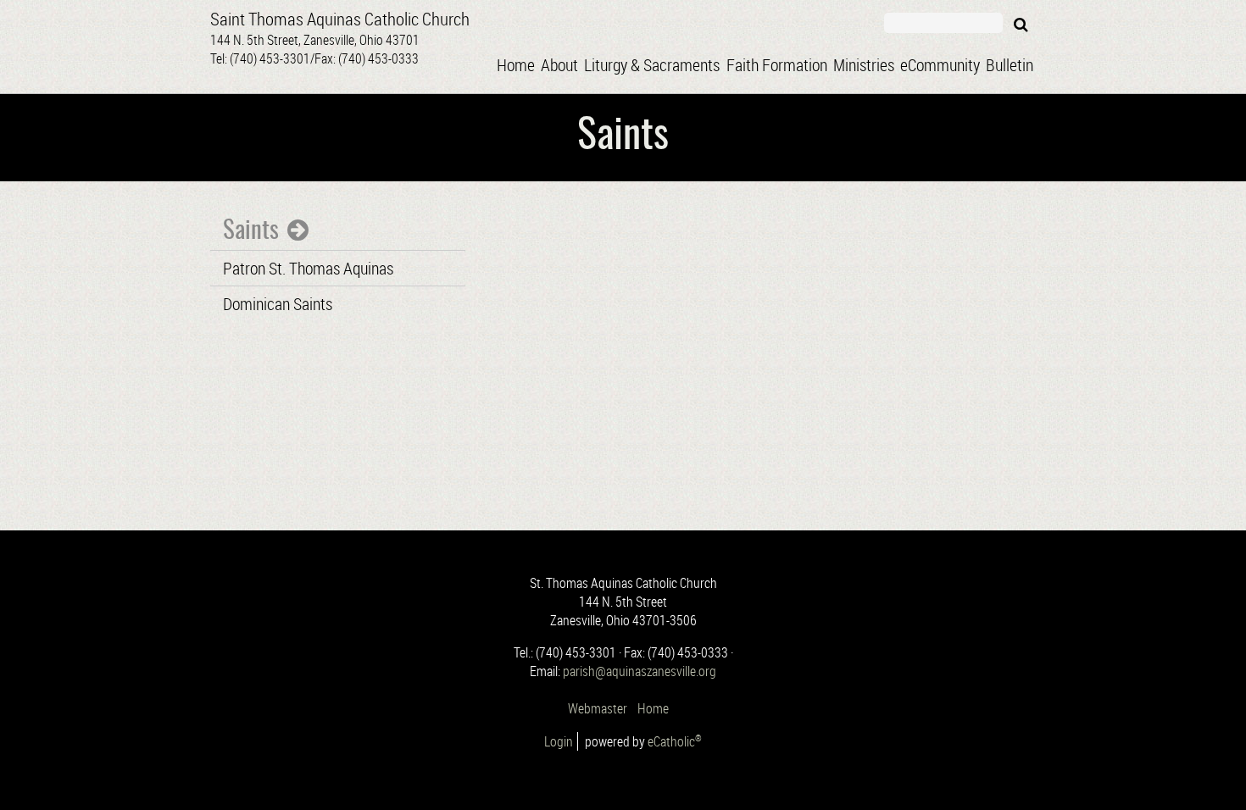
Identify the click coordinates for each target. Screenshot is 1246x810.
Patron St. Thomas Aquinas (308, 268)
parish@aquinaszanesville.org (639, 671)
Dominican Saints (277, 303)
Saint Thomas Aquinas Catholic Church (340, 19)
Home (654, 708)
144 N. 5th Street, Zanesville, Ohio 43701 (315, 49)
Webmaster (597, 708)
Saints (251, 231)
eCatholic (675, 741)
